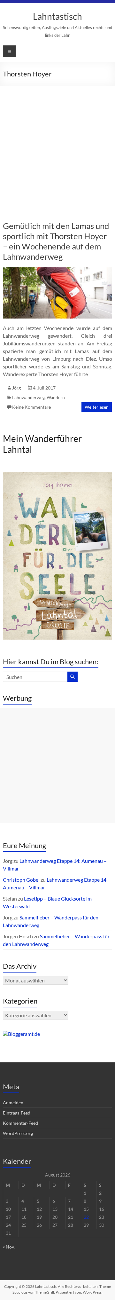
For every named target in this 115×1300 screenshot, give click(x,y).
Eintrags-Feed (16, 1112)
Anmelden (13, 1102)
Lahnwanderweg (28, 397)
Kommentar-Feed (20, 1123)
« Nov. (9, 1246)
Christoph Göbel (21, 880)
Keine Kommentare (31, 407)
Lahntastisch (57, 16)
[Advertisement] (57, 147)
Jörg (16, 387)
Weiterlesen (97, 407)
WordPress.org (18, 1133)
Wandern (56, 397)
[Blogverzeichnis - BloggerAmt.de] (21, 1034)
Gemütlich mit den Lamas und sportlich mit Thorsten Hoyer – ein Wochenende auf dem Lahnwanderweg (56, 241)
